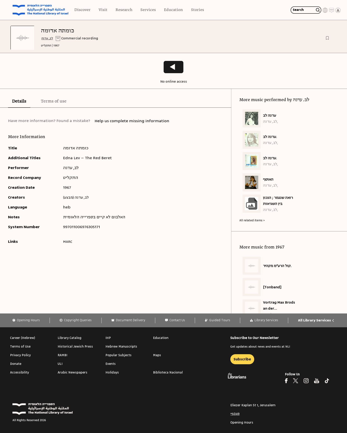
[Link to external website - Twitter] (295, 380)
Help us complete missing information (132, 121)
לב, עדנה (47, 38)
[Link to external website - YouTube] (316, 380)
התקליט (46, 45)
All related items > (252, 220)
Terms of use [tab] (53, 101)
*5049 (235, 413)
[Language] (325, 10)
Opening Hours (241, 422)
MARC (67, 241)
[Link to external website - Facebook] (286, 380)
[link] (26, 320)
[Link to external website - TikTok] (327, 380)
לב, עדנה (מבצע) (76, 197)
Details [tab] (19, 101)
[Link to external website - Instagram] (306, 380)
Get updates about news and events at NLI (260, 347)
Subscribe (242, 359)
